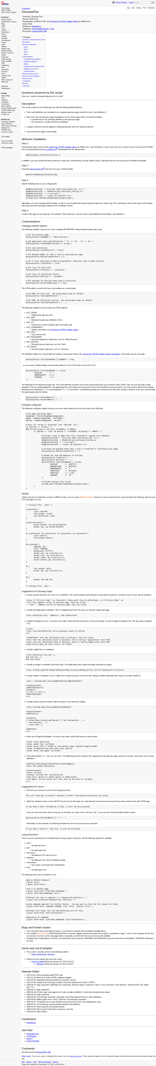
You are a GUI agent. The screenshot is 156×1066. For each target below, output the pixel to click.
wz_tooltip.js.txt (50, 149)
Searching (5, 69)
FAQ (3, 98)
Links (3, 44)
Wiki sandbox (6, 10)
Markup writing (6, 51)
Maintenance (5, 88)
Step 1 (26, 47)
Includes (4, 38)
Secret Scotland (37, 961)
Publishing (5, 65)
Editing (3, 30)
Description (26, 42)
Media (3, 55)
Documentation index (8, 108)
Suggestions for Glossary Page (34, 66)
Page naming (6, 59)
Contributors (26, 81)
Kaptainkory (36, 26)
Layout (3, 42)
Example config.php (30, 61)
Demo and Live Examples (30, 76)
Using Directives (29, 71)
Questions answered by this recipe (33, 40)
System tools (6, 76)
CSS (3, 28)
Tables (3, 78)
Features (4, 100)
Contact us (5, 114)
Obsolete (4, 86)
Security (4, 71)
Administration (6, 19)
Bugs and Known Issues (30, 74)
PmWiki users (6, 130)
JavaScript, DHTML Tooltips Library (64, 21)
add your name (76, 1056)
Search (131, 2)
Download (4, 102)
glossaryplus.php (37, 169)
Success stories (7, 132)
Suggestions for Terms (31, 69)
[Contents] (62, 93)
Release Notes (27, 78)
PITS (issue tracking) (8, 126)
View (128, 8)
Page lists (5, 57)
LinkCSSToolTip (33, 1041)
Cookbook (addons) (8, 122)
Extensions (5, 32)
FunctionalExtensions (40, 29)
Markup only (5, 49)
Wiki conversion (7, 80)
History (138, 8)
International (5, 40)
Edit (133, 8)
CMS (3, 26)
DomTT (30, 1039)
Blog (3, 24)
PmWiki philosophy (8, 110)
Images (4, 36)
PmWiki (4, 93)
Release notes (6, 112)
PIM (2, 63)
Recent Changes (121, 2)
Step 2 (26, 49)
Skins (3, 73)
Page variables (6, 61)
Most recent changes (8, 12)
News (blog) (5, 96)
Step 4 (26, 54)
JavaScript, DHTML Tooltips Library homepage (101, 354)
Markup (4, 46)
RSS (3, 67)
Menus (7, 53)
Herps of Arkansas (38, 954)
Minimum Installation (29, 44)
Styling (26, 64)
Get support (5, 136)
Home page (5, 8)
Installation (5, 104)
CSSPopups (31, 1036)
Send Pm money (7, 143)
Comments (25, 86)
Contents (27, 37)
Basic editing (6, 106)
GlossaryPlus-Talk (39, 31)
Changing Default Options (32, 59)
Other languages (7, 147)
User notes (26, 1056)
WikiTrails (4, 82)
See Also (25, 83)
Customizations (27, 57)
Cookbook (5, 17)
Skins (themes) (6, 124)
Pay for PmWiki (7, 141)
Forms (3, 34)
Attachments (9, 22)
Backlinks (151, 8)
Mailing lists (5, 128)
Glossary (51, 954)
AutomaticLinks (33, 1034)
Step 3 (26, 52)
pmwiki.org (5, 119)
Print (144, 8)
